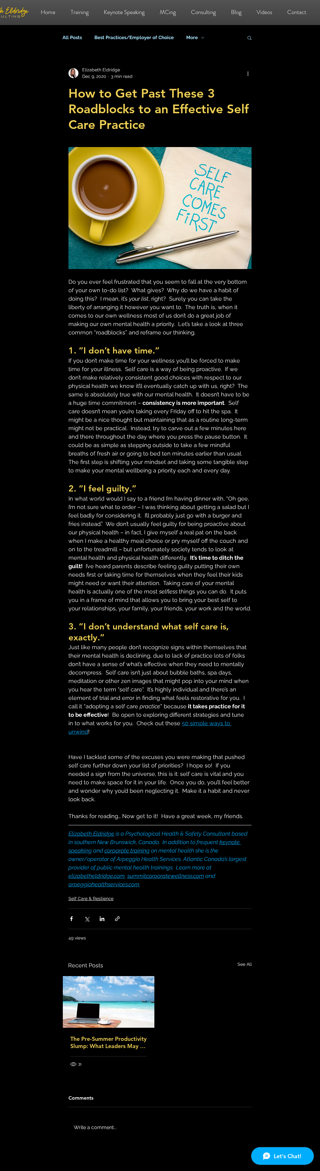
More (192, 37)
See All (245, 964)
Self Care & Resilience (90, 898)
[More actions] (248, 73)
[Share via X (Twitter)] (87, 919)
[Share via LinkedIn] (102, 919)
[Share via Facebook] (71, 919)
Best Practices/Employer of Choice (134, 37)
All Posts (72, 37)
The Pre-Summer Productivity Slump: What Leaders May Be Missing (108, 1042)
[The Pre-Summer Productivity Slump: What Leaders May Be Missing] (108, 1002)
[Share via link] (117, 919)
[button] (249, 37)
